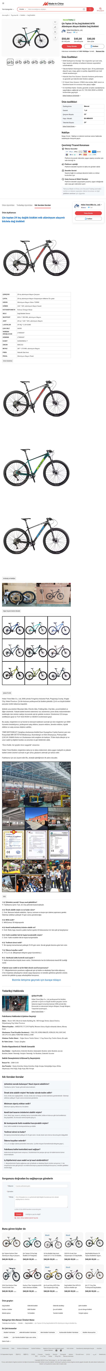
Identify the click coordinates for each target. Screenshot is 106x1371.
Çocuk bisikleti (57, 1309)
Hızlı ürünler (70, 1348)
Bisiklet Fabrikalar (9, 1332)
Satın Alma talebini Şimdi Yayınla (26, 1218)
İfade (12, 1348)
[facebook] (56, 1350)
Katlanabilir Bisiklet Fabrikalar (68, 1332)
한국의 (88, 1354)
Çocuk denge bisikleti (85, 1309)
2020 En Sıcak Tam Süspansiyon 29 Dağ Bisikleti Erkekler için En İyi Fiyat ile (73, 1255)
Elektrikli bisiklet (33, 1306)
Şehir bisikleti (82, 1306)
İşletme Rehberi (48, 1350)
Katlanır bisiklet (7, 1309)
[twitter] (61, 1350)
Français (40, 1354)
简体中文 (18, 1354)
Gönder (18, 1214)
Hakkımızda (5, 1348)
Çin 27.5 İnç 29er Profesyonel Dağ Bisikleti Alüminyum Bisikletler (93, 1287)
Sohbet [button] (95, 46)
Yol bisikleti (31, 1313)
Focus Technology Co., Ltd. (52, 1360)
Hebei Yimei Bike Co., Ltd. (75, 30)
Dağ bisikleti (6, 1306)
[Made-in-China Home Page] (53, 4)
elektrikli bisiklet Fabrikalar (27, 1332)
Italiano (71, 1354)
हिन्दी (36, 1356)
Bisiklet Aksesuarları (89, 1332)
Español (47, 1354)
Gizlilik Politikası (35, 1348)
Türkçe (50, 1356)
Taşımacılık (14, 15)
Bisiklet (22, 15)
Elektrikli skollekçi (58, 1306)
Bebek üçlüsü (6, 1313)
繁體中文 (25, 1354)
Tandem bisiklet (58, 1313)
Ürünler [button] (21, 9)
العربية (94, 1354)
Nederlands (102, 1354)
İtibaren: (10, 1186)
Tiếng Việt (58, 1356)
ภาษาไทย (43, 1356)
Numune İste (100, 51)
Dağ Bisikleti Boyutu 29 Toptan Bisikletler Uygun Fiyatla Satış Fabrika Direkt (93, 1255)
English (11, 1354)
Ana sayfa (5, 15)
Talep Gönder (72, 46)
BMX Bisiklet (32, 1309)
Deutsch (55, 1354)
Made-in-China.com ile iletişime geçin (53, 1348)
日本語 (33, 1354)
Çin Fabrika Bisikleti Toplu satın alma (24, 1337)
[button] (3, 3)
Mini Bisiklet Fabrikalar (48, 1332)
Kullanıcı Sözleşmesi (23, 1348)
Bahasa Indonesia (68, 1356)
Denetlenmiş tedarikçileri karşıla (85, 1348)
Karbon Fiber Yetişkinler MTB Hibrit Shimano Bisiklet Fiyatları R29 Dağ (32, 1287)
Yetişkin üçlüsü (83, 1313)
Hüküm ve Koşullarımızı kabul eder (49, 1364)
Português (63, 1354)
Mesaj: (11, 1197)
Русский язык (80, 1354)
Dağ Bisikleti (31, 15)
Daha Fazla (6, 1341)
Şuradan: (10, 1191)
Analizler (99, 1348)
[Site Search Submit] (90, 9)
